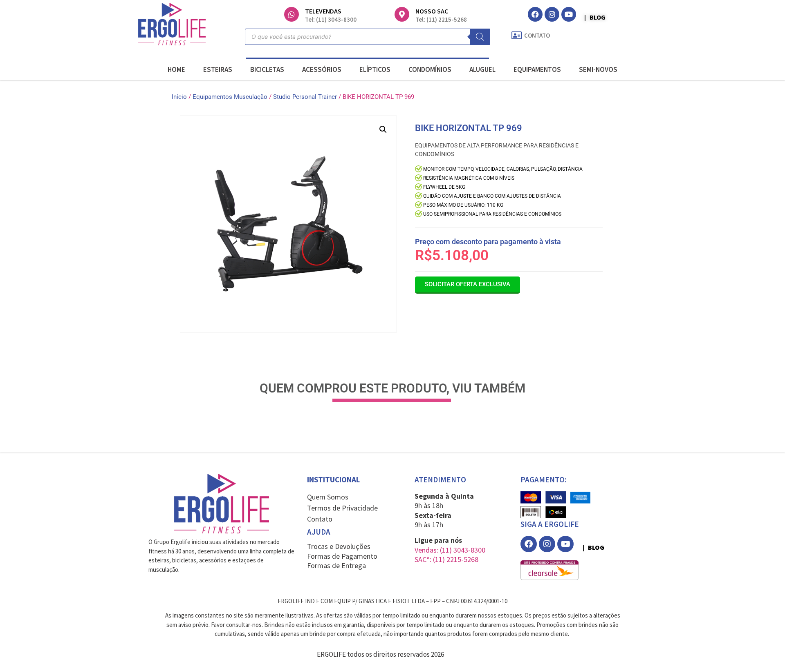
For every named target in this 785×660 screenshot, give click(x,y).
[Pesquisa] (480, 37)
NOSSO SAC (431, 11)
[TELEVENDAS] (291, 14)
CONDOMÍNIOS (429, 69)
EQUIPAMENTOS (537, 69)
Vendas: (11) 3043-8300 (450, 550)
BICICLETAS (267, 69)
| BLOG (595, 17)
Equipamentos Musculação (230, 96)
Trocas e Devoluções (338, 546)
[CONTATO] (516, 35)
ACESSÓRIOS (321, 69)
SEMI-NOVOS (598, 69)
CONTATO (537, 35)
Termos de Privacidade (342, 508)
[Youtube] (568, 14)
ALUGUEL (482, 69)
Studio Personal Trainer (305, 96)
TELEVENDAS (323, 11)
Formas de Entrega (336, 565)
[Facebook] (535, 14)
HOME (176, 69)
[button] (383, 129)
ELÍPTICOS (374, 69)
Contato (319, 519)
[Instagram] (552, 14)
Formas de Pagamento (342, 556)
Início (179, 96)
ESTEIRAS (217, 69)
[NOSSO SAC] (402, 14)
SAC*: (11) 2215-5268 (446, 559)
